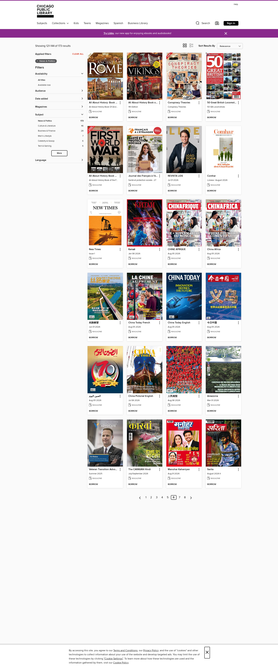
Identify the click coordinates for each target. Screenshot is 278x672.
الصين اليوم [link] (95, 396)
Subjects (42, 23)
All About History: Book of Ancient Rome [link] (103, 102)
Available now (44, 85)
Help (236, 4)
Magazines (102, 23)
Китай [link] (131, 249)
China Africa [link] (214, 249)
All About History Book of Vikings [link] (143, 102)
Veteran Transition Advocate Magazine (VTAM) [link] (103, 469)
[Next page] (191, 497)
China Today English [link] (179, 322)
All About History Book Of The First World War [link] (103, 176)
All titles (41, 80)
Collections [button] (59, 23)
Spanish (118, 23)
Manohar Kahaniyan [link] (179, 469)
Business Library (138, 23)
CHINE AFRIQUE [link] (177, 249)
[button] (202, 24)
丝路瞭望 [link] (94, 322)
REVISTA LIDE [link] (175, 176)
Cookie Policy (120, 662)
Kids (76, 23)
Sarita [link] (210, 469)
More (59, 153)
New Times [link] (95, 249)
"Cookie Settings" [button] (113, 658)
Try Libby (109, 33)
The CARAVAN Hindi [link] (139, 469)
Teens (87, 23)
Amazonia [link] (212, 396)
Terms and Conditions (125, 650)
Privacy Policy (150, 650)
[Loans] (217, 24)
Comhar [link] (211, 176)
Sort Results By (207, 45)
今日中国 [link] (212, 322)
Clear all (77, 54)
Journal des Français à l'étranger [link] (143, 176)
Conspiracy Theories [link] (179, 102)
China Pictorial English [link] (140, 396)
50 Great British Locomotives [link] (222, 102)
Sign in (231, 23)
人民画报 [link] (172, 396)
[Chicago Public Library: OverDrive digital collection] (45, 11)
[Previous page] (140, 497)
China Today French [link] (139, 322)
